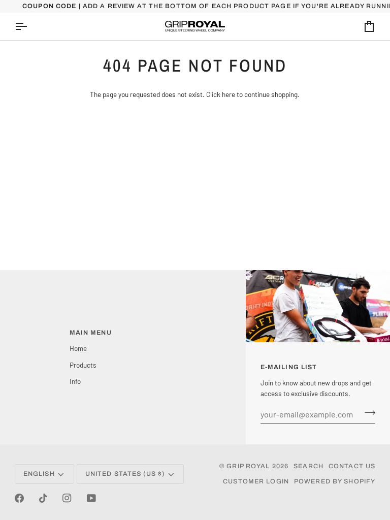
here (228, 94)
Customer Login (256, 481)
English (39, 473)
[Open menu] (30, 26)
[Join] (367, 413)
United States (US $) (125, 473)
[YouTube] (91, 498)
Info (75, 381)
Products (83, 365)
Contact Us (352, 466)
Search (308, 466)
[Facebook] (19, 498)
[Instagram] (67, 498)
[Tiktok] (43, 498)
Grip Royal (248, 466)
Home (78, 348)
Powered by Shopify (334, 481)
